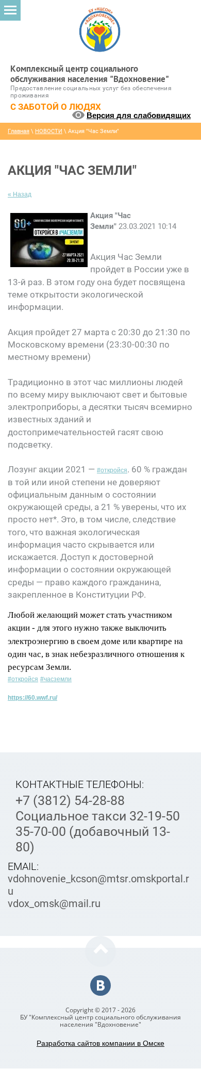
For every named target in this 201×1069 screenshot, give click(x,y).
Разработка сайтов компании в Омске (100, 1043)
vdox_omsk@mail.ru (54, 903)
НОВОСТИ (48, 131)
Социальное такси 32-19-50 (97, 816)
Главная (18, 131)
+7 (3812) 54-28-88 (70, 800)
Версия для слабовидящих (139, 115)
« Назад (19, 194)
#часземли (56, 679)
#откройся (112, 470)
